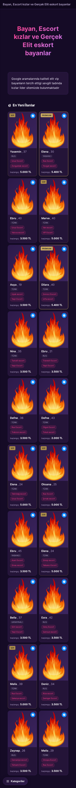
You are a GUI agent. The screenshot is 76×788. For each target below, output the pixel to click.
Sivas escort (17, 565)
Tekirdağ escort (19, 494)
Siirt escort (17, 627)
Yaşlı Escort (17, 299)
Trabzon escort (18, 432)
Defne (16, 418)
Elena (47, 151)
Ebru (16, 218)
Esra (46, 617)
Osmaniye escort (19, 760)
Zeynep (17, 750)
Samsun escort (50, 632)
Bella (16, 617)
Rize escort (48, 693)
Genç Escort (48, 627)
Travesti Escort (50, 360)
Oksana (49, 484)
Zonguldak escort (20, 166)
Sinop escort (49, 560)
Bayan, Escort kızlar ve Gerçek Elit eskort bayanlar (37, 4)
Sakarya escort (18, 698)
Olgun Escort (49, 427)
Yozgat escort (49, 166)
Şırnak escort (49, 498)
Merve (48, 218)
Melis (16, 684)
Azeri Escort (17, 560)
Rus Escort (48, 161)
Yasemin (18, 151)
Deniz (47, 684)
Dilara (47, 284)
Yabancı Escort (50, 565)
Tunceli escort (18, 360)
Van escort (47, 227)
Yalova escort (18, 232)
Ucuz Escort (17, 161)
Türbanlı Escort (18, 765)
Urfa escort (48, 299)
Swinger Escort (50, 698)
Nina (15, 351)
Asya (16, 284)
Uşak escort (17, 294)
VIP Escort (47, 232)
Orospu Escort (49, 760)
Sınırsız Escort (49, 294)
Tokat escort (48, 432)
